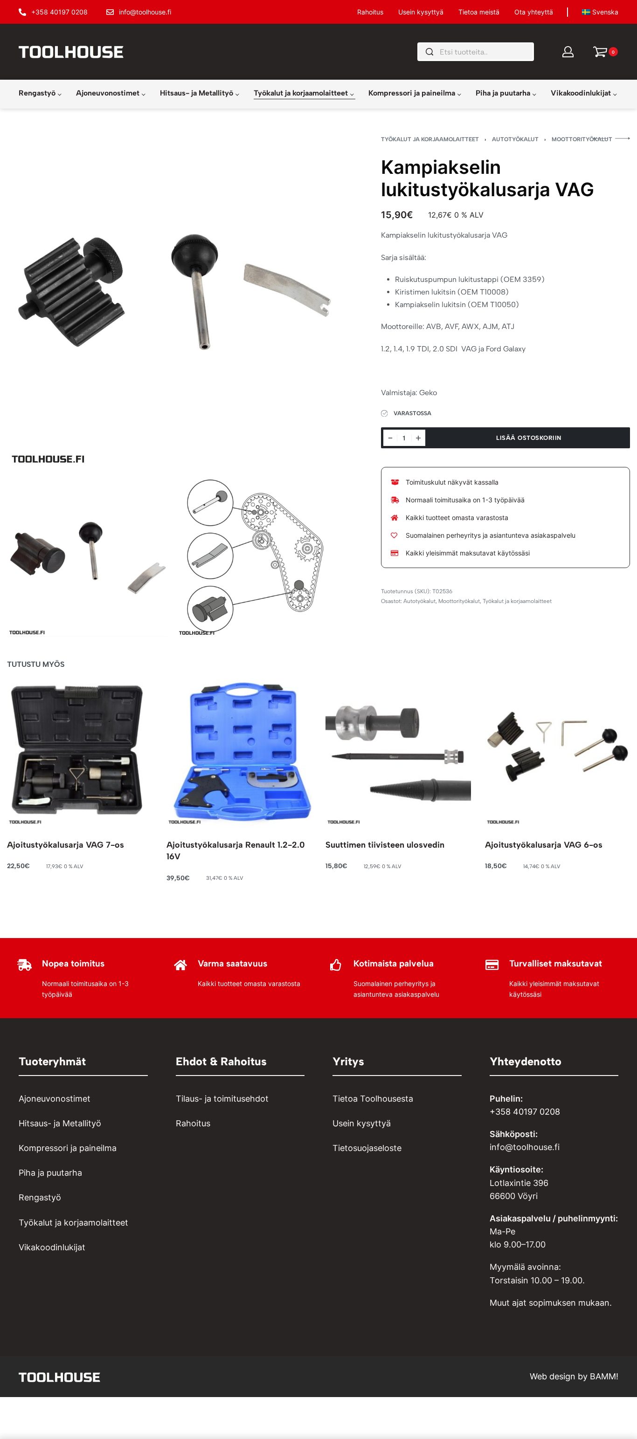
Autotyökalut (515, 139)
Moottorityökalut (582, 139)
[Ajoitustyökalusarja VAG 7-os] (79, 752)
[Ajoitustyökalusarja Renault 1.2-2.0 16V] (239, 752)
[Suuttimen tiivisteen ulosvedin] (398, 752)
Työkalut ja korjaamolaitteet (430, 139)
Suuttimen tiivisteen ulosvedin (384, 844)
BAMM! (604, 1376)
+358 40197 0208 (525, 1112)
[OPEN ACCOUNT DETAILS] (568, 52)
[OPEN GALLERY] (172, 301)
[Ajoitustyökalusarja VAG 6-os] (557, 752)
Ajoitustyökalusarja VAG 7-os (65, 844)
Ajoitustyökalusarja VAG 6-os (543, 844)
